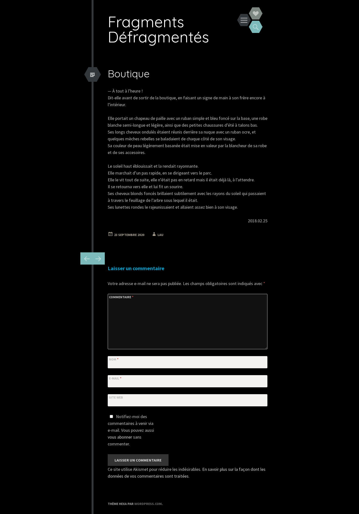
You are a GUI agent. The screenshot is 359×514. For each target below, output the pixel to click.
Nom (113, 359)
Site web (116, 397)
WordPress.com (148, 504)
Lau (160, 235)
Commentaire (121, 297)
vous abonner (120, 437)
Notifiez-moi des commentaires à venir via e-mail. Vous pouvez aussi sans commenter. (131, 430)
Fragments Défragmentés (158, 29)
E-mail (115, 378)
